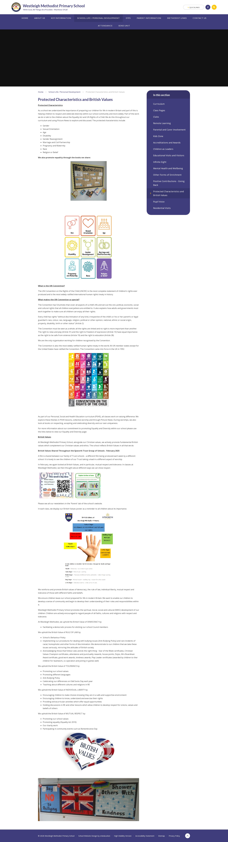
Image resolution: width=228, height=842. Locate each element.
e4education (105, 836)
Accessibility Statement (144, 836)
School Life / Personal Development (64, 92)
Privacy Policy (174, 836)
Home (40, 92)
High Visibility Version (122, 836)
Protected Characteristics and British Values (105, 92)
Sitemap (161, 836)
